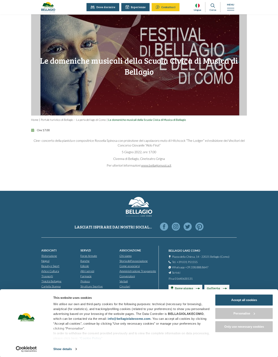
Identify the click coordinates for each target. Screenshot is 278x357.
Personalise (241, 313)
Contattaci (168, 7)
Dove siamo (184, 288)
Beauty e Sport (50, 266)
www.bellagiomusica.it (156, 165)
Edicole (84, 266)
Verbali (123, 281)
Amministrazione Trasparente (137, 271)
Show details (62, 349)
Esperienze (138, 7)
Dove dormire (105, 7)
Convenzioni (127, 276)
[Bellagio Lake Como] (48, 7)
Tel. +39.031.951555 (185, 262)
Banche (85, 261)
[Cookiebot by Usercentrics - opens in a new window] (26, 349)
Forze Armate (88, 256)
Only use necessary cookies (244, 326)
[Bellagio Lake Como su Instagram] (176, 227)
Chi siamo (125, 256)
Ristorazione (49, 256)
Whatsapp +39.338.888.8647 (190, 267)
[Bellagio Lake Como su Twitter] (188, 227)
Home (34, 119)
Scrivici (176, 272)
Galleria (214, 288)
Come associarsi (129, 266)
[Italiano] (197, 5)
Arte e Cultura (50, 271)
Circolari (124, 286)
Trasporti (47, 276)
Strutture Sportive (91, 286)
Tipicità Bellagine (51, 281)
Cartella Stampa (51, 286)
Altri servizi (87, 271)
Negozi (45, 261)
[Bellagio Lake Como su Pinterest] (199, 227)
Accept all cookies (244, 300)
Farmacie (86, 276)
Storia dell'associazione (133, 261)
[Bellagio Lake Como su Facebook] (164, 227)
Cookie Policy (90, 338)
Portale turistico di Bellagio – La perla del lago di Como (73, 119)
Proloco (85, 281)
